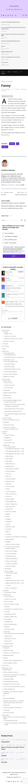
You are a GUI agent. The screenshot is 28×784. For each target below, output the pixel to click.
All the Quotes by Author (10, 592)
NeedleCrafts (7, 445)
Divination (6, 658)
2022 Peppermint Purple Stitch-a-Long (15, 453)
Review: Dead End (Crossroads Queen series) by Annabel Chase (13, 28)
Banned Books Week (8, 650)
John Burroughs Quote (11, 501)
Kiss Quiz (7, 193)
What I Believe (5, 715)
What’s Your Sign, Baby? (11, 588)
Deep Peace (8, 575)
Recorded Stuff (8, 440)
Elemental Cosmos (10, 481)
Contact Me (5, 343)
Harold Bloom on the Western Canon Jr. (14, 609)
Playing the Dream (9, 643)
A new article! (4, 62)
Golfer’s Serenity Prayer (11, 494)
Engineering (8, 484)
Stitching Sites (8, 568)
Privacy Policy (5, 665)
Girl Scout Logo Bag (10, 491)
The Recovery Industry (9, 425)
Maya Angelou (8, 619)
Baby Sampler (9, 461)
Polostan (7, 278)
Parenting (9, 745)
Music (5, 433)
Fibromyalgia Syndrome (9, 353)
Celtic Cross (9, 474)
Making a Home (7, 395)
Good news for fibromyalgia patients (10, 22)
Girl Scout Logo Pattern (11, 553)
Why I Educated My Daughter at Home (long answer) (15, 414)
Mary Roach (8, 289)
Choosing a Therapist (10, 364)
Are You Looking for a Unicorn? (11, 672)
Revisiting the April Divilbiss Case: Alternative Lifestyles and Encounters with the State (14, 701)
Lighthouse (8, 578)
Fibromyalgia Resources (10, 354)
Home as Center (6, 379)
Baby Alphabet (9, 458)
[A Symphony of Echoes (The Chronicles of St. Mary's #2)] (3, 297)
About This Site (5, 330)
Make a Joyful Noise (10, 506)
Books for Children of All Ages (12, 604)
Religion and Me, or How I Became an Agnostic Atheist (14, 717)
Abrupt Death (7, 648)
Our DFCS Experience (10, 385)
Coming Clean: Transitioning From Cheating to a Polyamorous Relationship (15, 675)
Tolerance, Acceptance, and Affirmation (13, 707)
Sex (14, 745)
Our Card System (7, 397)
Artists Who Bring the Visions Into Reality (14, 633)
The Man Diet (6, 705)
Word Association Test (21, 193)
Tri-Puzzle (8, 585)
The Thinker (8, 529)
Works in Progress (9, 571)
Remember (7, 626)
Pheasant (8, 516)
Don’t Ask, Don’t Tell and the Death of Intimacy (14, 686)
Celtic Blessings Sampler (11, 573)
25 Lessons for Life (9, 596)
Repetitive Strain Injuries (9, 376)
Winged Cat (8, 541)
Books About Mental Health (11, 361)
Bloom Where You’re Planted (12, 468)
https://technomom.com (10, 184)
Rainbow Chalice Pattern (11, 561)
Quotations (6, 590)
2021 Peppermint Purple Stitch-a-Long (15, 451)
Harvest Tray (9, 496)
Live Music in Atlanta (9, 435)
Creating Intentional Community (11, 681)
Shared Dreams (7, 631)
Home (2, 758)
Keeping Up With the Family (10, 392)
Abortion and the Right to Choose (11, 420)
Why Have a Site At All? (9, 341)
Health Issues (5, 351)
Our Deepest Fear (9, 621)
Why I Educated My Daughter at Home (12, 400)
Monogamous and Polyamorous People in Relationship (13, 692)
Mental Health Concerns (9, 360)
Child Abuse (6, 422)
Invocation (7, 611)
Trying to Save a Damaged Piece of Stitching (16, 536)
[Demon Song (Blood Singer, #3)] (3, 275)
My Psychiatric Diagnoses (11, 371)
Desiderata (7, 606)
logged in (11, 203)
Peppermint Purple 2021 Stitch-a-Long (15, 580)
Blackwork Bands (10, 466)
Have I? (3, 46)
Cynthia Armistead (5, 89)
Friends (4, 348)
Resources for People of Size (11, 429)
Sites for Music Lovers (10, 442)
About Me (6, 332)
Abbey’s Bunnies (10, 456)
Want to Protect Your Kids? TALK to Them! (12, 748)
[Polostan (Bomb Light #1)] (3, 281)
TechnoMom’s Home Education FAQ (13, 411)
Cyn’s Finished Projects (10, 447)
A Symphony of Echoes (11, 294)
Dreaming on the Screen (10, 638)
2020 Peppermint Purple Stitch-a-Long (15, 448)
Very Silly (4, 762)
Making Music (8, 437)
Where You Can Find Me (10, 336)
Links (7, 739)
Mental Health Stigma (9, 366)
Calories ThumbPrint (10, 471)
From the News (4, 752)
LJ (6, 81)
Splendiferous (9, 521)
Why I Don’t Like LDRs (9, 712)
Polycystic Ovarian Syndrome (10, 374)
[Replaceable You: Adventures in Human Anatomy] (3, 289)
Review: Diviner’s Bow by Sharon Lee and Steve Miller (13, 34)
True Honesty (7, 710)
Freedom (8, 489)
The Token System (9, 387)
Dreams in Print (8, 641)
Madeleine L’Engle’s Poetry (11, 616)
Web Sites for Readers (10, 629)
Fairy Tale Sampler (10, 486)
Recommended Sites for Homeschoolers (14, 408)
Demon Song (8, 272)
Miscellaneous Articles (7, 646)
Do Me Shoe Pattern (10, 548)
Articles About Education (10, 402)
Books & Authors (9, 601)
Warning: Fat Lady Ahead (9, 427)
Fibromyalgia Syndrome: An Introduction (14, 357)
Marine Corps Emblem (11, 511)
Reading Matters (7, 594)
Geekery (3, 739)
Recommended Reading (9, 698)
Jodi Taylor (7, 296)
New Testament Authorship (11, 720)
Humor (3, 81)
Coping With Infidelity (9, 679)
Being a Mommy (7, 381)
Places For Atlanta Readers (11, 624)
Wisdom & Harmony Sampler (13, 544)
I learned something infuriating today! (10, 41)
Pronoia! (3, 756)
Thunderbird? (5, 742)
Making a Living (8, 333)
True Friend (8, 534)
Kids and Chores (8, 382)
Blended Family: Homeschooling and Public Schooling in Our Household (15, 405)
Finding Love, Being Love (9, 689)
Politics (10, 81)
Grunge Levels (7, 390)
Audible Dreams (8, 636)
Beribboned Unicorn (10, 463)
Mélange (8, 514)
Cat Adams (7, 273)
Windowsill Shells (10, 539)
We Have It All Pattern (11, 566)
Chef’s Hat (8, 476)
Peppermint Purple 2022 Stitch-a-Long (15, 583)
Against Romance (8, 669)
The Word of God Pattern (11, 563)
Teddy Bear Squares (10, 526)
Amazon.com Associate (10, 599)
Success (8, 524)
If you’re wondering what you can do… (10, 57)
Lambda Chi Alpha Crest (11, 504)
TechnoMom (14, 6)
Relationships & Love (7, 668)
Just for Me (4, 431)
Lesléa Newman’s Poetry (10, 614)
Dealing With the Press (9, 655)
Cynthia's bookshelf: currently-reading (12, 268)
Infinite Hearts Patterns (11, 556)
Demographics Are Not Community (12, 684)
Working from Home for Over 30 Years (14, 338)
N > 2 (5, 696)
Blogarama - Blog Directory (14, 777)
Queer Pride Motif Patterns (12, 558)
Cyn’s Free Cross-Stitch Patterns (12, 546)
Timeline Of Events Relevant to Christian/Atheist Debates (15, 723)
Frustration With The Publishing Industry (13, 660)
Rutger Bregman (5, 310)
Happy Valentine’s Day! (7, 51)
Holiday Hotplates (10, 499)
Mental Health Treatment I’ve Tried (12, 369)
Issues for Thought (6, 418)
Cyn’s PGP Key (5, 346)
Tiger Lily (8, 531)
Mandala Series (9, 509)
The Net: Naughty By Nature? (10, 663)
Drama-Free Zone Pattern (11, 551)
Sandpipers (8, 519)
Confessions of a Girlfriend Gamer (11, 653)
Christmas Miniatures (11, 479)
